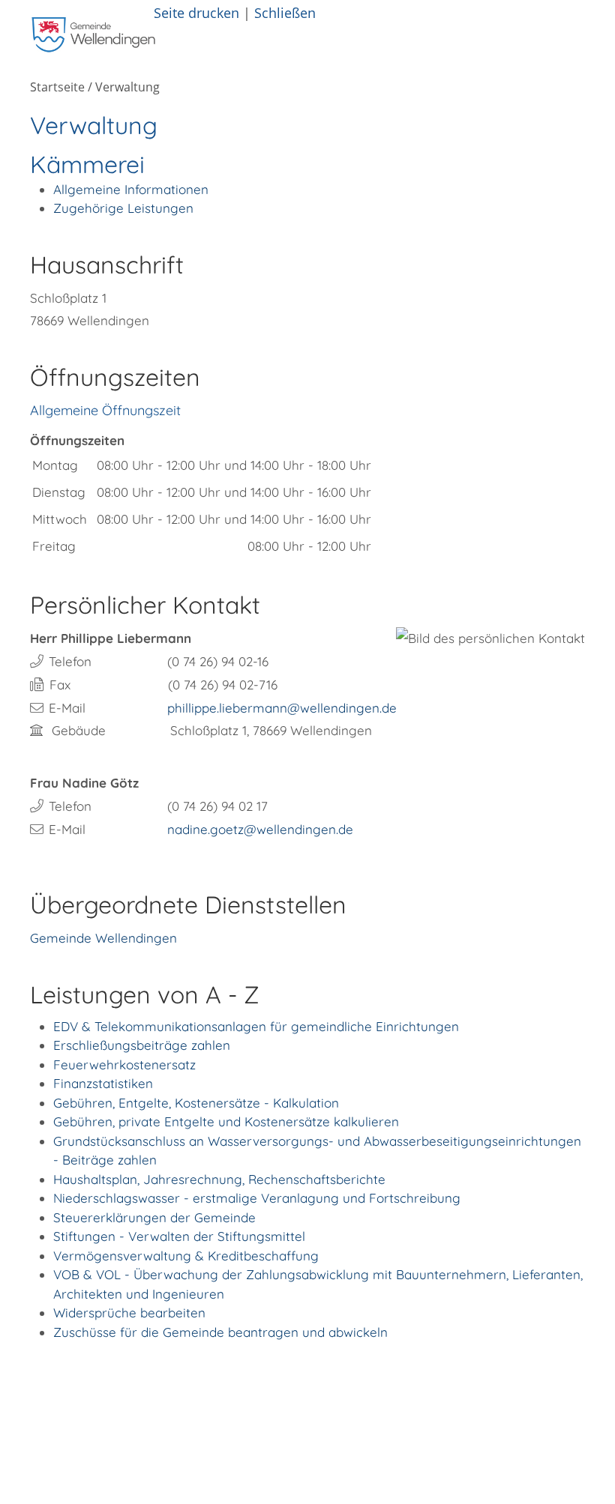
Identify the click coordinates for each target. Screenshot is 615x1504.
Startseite (57, 87)
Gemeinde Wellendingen (103, 938)
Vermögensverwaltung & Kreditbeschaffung (186, 1255)
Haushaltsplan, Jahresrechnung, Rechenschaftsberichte (219, 1179)
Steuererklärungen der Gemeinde (154, 1217)
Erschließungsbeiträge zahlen (141, 1045)
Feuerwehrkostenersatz (124, 1064)
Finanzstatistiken (103, 1083)
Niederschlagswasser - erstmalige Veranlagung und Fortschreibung (256, 1198)
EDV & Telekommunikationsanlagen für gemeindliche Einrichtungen (256, 1026)
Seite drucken (196, 12)
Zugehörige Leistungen (123, 208)
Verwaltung (127, 87)
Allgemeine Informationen (130, 189)
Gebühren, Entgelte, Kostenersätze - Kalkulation (196, 1103)
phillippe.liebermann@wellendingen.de (282, 708)
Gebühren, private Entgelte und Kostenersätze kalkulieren (226, 1121)
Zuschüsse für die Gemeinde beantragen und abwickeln (220, 1332)
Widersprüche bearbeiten (129, 1312)
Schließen (285, 12)
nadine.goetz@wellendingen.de (260, 829)
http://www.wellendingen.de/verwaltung (267, 1385)
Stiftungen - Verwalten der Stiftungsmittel (179, 1236)
